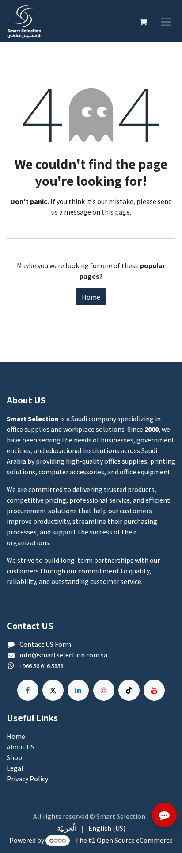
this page (116, 211)
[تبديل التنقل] (165, 21)
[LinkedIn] (78, 690)
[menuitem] (66, 828)
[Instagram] (103, 690)
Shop (14, 757)
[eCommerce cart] (143, 21)
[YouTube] (154, 690)
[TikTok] (129, 690)
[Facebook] (27, 690)
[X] (53, 690)
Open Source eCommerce (135, 840)
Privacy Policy (27, 778)
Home (91, 296)
